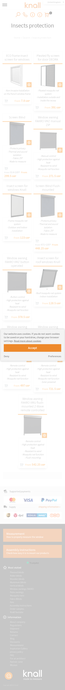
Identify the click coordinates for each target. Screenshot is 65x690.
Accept (32, 348)
